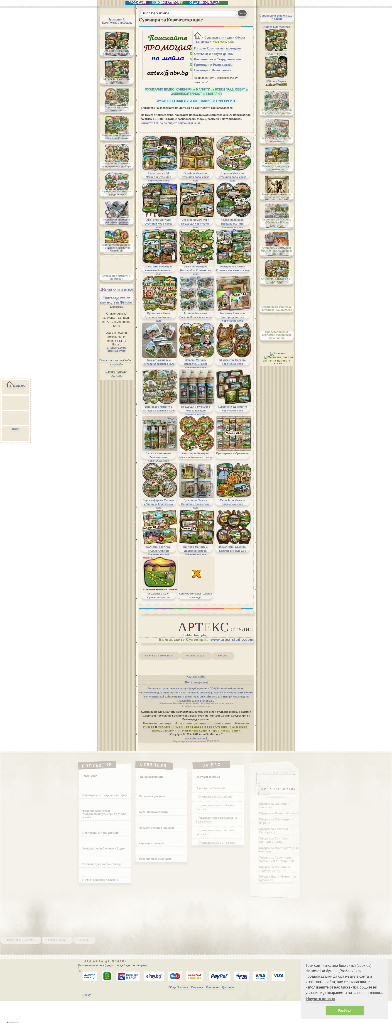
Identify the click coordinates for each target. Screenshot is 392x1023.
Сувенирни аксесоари (153, 812)
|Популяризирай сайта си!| (160, 696)
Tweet (15, 429)
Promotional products (230, 688)
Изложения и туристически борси (216, 730)
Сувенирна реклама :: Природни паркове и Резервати (215, 844)
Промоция (115, 19)
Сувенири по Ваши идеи (211, 788)
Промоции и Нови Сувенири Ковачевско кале (158, 317)
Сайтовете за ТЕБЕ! (216, 696)
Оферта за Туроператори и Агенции (278, 849)
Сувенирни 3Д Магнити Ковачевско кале (232, 408)
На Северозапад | (149, 692)
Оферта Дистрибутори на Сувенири (277, 878)
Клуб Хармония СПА (202, 688)
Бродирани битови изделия (100, 833)
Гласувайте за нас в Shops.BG (196, 700)
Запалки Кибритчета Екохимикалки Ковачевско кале (158, 457)
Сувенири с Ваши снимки (213, 70)
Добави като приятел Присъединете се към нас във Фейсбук (116, 295)
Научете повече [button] (320, 999)
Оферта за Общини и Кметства (274, 805)
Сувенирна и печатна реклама (215, 796)
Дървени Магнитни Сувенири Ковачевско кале (232, 177)
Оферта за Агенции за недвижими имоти (275, 868)
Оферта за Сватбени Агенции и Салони (274, 840)
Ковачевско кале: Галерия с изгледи (195, 595)
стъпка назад (195, 655)
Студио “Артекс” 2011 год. (116, 374)
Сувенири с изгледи (218, 37)
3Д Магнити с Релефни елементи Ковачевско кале (158, 270)
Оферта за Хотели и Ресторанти (273, 830)
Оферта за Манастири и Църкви (276, 821)
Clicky (87, 995)
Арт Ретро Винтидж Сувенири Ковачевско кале (158, 223)
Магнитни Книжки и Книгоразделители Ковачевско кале (232, 317)
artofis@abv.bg (116, 347)
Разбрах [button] (344, 1010)
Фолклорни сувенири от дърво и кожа (203, 723)
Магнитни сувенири (157, 723)
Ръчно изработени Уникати (100, 879)
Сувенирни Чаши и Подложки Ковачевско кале (195, 504)
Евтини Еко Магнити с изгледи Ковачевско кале (158, 408)
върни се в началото (159, 655)
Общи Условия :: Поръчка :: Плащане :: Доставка (202, 987)
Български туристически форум (168, 688)
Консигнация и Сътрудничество (217, 59)
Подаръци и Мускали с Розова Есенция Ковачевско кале (195, 410)
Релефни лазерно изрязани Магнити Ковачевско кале (232, 223)
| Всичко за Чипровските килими (233, 692)
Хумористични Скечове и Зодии (103, 848)
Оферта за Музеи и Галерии (279, 813)
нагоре (222, 655)
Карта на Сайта (196, 676)
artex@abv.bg (116, 350)
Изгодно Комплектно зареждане (217, 48)
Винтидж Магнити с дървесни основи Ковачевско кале (195, 551)
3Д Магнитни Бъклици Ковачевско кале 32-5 (232, 549)
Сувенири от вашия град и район (276, 17)
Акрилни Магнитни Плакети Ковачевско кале (195, 315)
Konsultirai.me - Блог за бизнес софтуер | (186, 692)
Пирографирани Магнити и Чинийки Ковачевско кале (158, 504)
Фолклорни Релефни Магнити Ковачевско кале (195, 455)
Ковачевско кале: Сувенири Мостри (158, 595)
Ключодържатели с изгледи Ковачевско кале (158, 362)
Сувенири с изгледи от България (104, 795)
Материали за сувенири (155, 859)
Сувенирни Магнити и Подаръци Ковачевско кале (195, 223)
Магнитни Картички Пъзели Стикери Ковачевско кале (158, 551)
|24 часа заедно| (239, 696)
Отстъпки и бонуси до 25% (213, 54)
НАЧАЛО (19, 386)
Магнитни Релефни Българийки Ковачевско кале (195, 270)
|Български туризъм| (190, 696)
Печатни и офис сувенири (156, 827)
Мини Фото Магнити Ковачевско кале (232, 502)
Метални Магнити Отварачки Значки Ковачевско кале (195, 364)
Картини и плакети (151, 843)
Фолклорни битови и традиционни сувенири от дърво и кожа (104, 814)
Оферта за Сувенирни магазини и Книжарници (276, 859)
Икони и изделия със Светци (101, 864)
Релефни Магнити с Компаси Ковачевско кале (232, 268)
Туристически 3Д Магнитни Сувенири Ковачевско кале (158, 177)
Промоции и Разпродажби (213, 64)
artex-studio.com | (196, 738)
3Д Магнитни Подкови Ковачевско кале (232, 362)
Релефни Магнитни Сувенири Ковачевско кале (195, 177)
